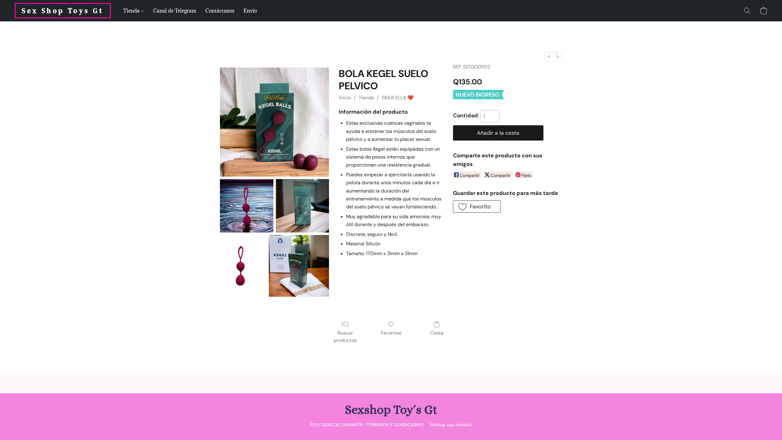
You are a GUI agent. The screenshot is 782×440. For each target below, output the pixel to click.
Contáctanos (219, 10)
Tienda (132, 10)
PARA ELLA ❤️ (398, 97)
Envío (250, 10)
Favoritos (391, 333)
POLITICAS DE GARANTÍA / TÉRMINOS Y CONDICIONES (367, 424)
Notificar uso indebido (451, 424)
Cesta (437, 333)
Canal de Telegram (174, 10)
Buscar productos (345, 336)
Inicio (345, 97)
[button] (63, 10)
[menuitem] (549, 56)
